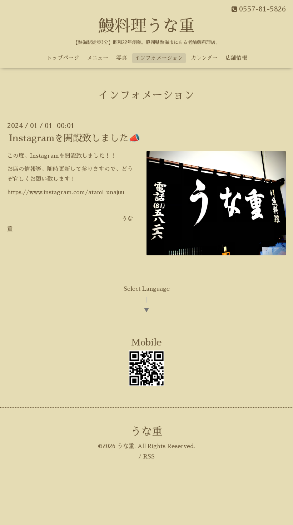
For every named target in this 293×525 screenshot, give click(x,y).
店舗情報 (236, 57)
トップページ (63, 57)
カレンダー (204, 57)
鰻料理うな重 (146, 26)
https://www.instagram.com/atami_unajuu (65, 192)
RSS (149, 457)
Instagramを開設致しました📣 (74, 138)
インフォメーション (159, 57)
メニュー (97, 57)
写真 (121, 57)
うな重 (146, 431)
